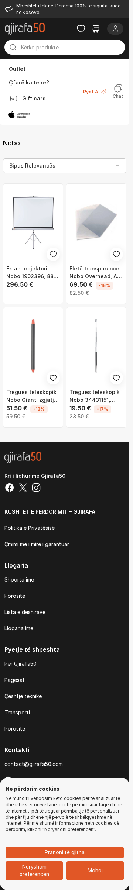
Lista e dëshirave (24, 612)
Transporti (17, 712)
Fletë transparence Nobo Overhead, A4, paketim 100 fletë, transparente (95, 272)
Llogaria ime (18, 628)
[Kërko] (13, 47)
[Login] (115, 29)
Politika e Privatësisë (29, 528)
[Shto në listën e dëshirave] (53, 254)
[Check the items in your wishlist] (81, 29)
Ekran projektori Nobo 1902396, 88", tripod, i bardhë (31, 272)
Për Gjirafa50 (20, 663)
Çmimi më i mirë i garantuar (36, 544)
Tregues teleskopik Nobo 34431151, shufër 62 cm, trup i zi (94, 396)
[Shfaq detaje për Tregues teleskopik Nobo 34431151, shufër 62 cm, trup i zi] (96, 346)
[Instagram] (36, 488)
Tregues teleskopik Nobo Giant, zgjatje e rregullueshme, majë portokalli (31, 396)
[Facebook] (9, 488)
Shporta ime (19, 579)
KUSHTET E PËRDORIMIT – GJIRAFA (49, 511)
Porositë (14, 596)
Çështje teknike (23, 696)
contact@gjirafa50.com (33, 764)
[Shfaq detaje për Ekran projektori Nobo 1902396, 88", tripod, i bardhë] (33, 222)
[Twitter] (23, 488)
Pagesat (14, 680)
